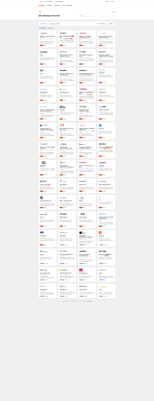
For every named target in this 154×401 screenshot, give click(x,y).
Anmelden (107, 1)
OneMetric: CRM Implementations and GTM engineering (66, 147)
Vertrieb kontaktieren (59, 1)
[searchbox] (97, 15)
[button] (113, 12)
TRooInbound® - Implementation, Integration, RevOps (86, 236)
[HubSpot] (41, 5)
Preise (63, 5)
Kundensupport (50, 1)
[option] (43, 23)
